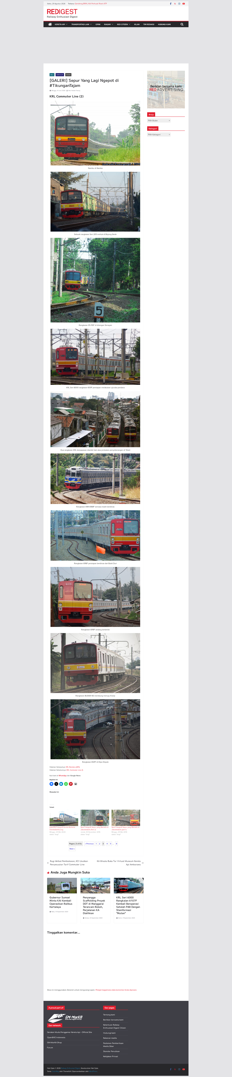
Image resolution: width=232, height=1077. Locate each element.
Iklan (136, 24)
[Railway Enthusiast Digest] (50, 24)
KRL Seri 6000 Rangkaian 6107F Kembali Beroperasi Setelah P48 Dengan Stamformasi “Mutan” (128, 905)
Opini (98, 24)
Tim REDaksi (148, 24)
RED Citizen (122, 24)
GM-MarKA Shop (54, 1043)
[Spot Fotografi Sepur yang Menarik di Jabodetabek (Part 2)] (95, 818)
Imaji (52, 75)
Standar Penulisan (111, 1051)
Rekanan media (110, 1038)
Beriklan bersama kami (113, 1020)
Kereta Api (60, 24)
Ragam (107, 24)
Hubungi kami (109, 1033)
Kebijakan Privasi (110, 1056)
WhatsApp (63, 776)
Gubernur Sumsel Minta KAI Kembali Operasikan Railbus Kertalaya (61, 902)
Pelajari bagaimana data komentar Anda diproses (116, 990)
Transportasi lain (80, 24)
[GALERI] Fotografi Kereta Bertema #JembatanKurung (62, 828)
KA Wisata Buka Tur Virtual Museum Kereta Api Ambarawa (119, 863)
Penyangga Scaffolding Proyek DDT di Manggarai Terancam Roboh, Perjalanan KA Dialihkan (94, 905)
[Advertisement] (116, 45)
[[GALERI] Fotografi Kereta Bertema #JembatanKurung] (64, 818)
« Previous (89, 843)
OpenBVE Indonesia (56, 1037)
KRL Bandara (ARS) (73, 767)
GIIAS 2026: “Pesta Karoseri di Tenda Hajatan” (94, 4)
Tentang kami (109, 1015)
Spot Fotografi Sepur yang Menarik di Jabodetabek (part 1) (125, 828)
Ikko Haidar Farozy (74, 90)
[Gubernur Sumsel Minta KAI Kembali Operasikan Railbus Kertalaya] (62, 879)
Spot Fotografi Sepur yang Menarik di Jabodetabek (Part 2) (94, 828)
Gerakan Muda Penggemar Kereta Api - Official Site (69, 1032)
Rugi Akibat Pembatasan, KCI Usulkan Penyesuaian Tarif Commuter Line (69, 863)
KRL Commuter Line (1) (74, 770)
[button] (66, 24)
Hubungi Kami (164, 24)
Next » (72, 848)
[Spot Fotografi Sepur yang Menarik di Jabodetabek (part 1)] (126, 818)
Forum (50, 1048)
